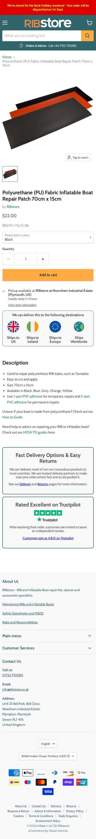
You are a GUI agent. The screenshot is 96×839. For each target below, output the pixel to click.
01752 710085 (12, 675)
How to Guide (12, 417)
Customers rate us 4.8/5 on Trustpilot (48, 538)
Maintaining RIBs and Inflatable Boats (28, 604)
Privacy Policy (75, 811)
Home (7, 57)
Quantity (8, 249)
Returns (43, 484)
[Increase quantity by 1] (43, 259)
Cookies (19, 816)
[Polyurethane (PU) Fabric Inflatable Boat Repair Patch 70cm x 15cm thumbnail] (10, 173)
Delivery (25, 484)
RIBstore (13, 207)
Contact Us (38, 806)
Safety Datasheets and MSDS (22, 613)
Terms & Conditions (41, 816)
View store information (22, 305)
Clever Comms (58, 830)
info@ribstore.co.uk (15, 689)
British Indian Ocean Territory (46, 756)
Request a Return (18, 811)
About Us (21, 806)
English (45, 743)
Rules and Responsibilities (20, 622)
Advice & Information (47, 811)
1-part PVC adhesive (28, 396)
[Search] (87, 35)
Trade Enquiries (68, 816)
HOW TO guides (35, 432)
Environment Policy (48, 821)
